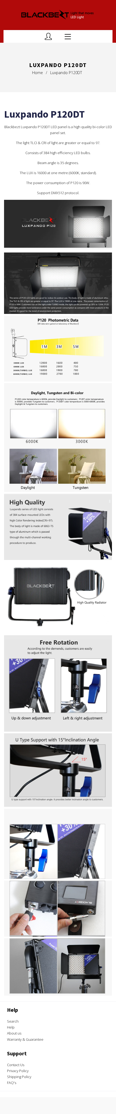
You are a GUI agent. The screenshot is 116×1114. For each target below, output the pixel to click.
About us (14, 1033)
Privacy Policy (18, 1070)
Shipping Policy (19, 1076)
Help (11, 1027)
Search (13, 1021)
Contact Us (15, 1064)
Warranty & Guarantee (25, 1039)
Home (37, 72)
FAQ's (11, 1082)
